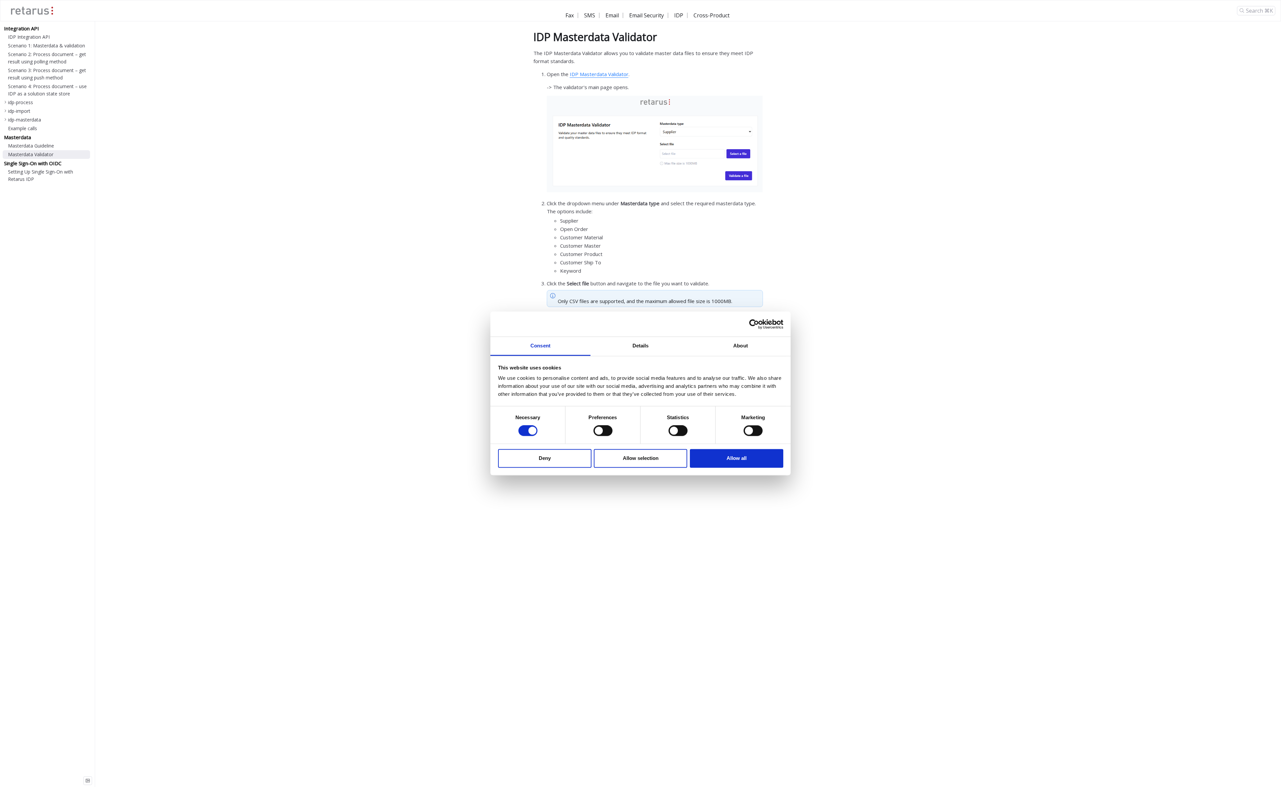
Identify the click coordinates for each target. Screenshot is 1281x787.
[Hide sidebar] (87, 780)
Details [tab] (640, 345)
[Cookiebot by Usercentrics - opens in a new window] (754, 324)
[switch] (602, 431)
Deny (545, 458)
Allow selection (641, 458)
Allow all (737, 458)
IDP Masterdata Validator (599, 74)
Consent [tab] (540, 345)
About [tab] (740, 345)
